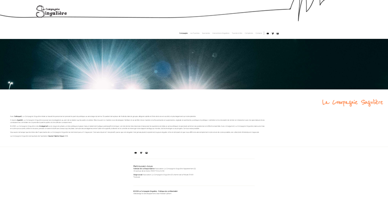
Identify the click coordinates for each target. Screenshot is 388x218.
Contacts (259, 33)
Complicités (249, 33)
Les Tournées (194, 33)
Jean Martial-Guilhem (163, 193)
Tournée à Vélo (237, 33)
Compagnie (183, 33)
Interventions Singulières (220, 33)
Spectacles (206, 33)
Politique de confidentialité (167, 191)
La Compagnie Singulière (148, 191)
